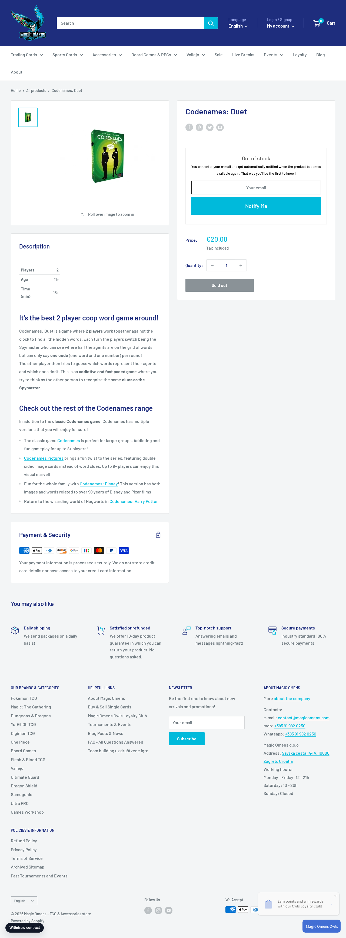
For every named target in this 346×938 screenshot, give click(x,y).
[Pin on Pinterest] (199, 127)
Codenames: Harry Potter (133, 501)
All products (36, 90)
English (19, 900)
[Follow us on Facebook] (148, 910)
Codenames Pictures (44, 457)
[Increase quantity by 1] (241, 265)
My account (278, 25)
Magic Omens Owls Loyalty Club (117, 715)
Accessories (104, 54)
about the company (292, 698)
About (16, 71)
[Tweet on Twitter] (210, 127)
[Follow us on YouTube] (168, 910)
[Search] (211, 23)
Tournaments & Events (109, 724)
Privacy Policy (24, 849)
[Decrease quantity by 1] (212, 265)
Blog (320, 54)
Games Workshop (27, 811)
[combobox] (130, 23)
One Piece (20, 741)
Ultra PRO (20, 803)
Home (16, 90)
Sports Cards (64, 54)
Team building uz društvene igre (118, 750)
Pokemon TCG (24, 698)
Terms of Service (27, 858)
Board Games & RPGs (151, 54)
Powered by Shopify (27, 921)
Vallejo (193, 54)
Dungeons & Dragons (31, 715)
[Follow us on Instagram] (158, 910)
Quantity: (194, 265)
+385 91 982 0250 (289, 725)
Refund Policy (24, 840)
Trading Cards (24, 54)
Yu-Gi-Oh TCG (23, 724)
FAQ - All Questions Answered (115, 741)
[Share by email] (220, 127)
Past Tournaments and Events (39, 875)
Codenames (68, 440)
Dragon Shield (24, 785)
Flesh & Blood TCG (28, 759)
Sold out (219, 285)
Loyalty (300, 54)
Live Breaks (243, 54)
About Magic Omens (106, 698)
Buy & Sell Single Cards (109, 706)
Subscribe (187, 738)
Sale (219, 54)
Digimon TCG (23, 733)
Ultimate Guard (25, 777)
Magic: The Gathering (31, 706)
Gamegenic (21, 794)
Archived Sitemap (27, 866)
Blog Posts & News (105, 733)
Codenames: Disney (99, 483)
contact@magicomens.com (304, 717)
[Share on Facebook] (189, 127)
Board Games (23, 750)
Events (270, 54)
